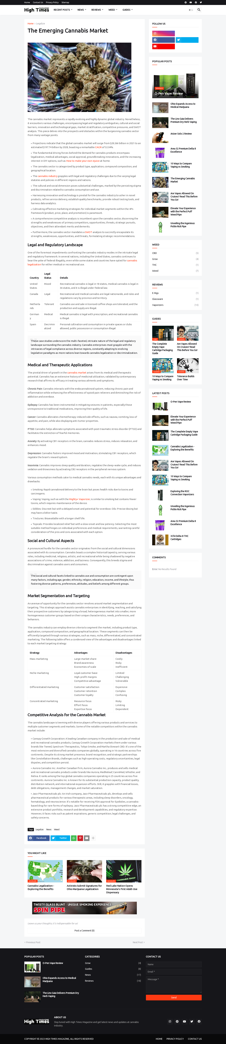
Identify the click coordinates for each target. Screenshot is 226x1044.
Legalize (40, 23)
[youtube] (191, 2)
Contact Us (38, 2)
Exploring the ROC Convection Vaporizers (182, 493)
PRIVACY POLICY (175, 1039)
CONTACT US (195, 1039)
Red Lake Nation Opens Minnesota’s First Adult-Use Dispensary (121, 889)
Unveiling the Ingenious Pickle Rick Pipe (183, 225)
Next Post (138, 942)
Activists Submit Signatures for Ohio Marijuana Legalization (84, 887)
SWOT (88, 232)
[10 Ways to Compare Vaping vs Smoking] (160, 167)
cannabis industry (47, 176)
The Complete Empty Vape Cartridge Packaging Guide (162, 348)
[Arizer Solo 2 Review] (160, 137)
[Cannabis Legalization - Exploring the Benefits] (160, 450)
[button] (191, 10)
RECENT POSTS (62, 9)
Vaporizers (175, 305)
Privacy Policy (52, 2)
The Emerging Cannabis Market (183, 180)
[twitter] (201, 2)
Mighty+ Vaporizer (79, 499)
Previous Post (33, 942)
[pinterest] (186, 2)
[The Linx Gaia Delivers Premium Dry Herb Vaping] (160, 122)
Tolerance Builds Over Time (185, 378)
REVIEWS (96, 9)
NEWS (81, 9)
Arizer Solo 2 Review (181, 133)
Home (27, 2)
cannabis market (76, 372)
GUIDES (126, 9)
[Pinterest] (80, 838)
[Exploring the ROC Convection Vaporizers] (160, 495)
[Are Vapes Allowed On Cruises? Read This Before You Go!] (160, 197)
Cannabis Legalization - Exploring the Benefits (41, 887)
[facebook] (196, 2)
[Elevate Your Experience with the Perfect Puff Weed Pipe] (160, 212)
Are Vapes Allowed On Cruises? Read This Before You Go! (184, 196)
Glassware (175, 299)
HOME (159, 1039)
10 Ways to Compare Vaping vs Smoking (181, 165)
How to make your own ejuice (83, 160)
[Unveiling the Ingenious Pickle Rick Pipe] (160, 227)
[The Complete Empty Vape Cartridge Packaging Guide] (160, 435)
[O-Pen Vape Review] (160, 405)
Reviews (113, 980)
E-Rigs (175, 293)
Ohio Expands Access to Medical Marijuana (183, 105)
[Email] (87, 838)
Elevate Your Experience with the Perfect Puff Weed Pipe (183, 211)
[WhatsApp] (74, 838)
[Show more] (93, 838)
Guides (113, 969)
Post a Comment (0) (84, 930)
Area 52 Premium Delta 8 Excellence (183, 150)
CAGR (98, 147)
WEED (112, 9)
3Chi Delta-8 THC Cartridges (179, 537)
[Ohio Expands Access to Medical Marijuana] (160, 107)
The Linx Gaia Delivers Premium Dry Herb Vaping (184, 120)
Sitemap (65, 2)
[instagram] (163, 33)
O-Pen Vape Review (181, 401)
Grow (175, 259)
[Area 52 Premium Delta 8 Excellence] (160, 152)
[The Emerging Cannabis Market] (160, 182)
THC (175, 265)
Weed (56, 829)
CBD (175, 253)
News (48, 829)
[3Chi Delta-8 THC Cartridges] (160, 540)
